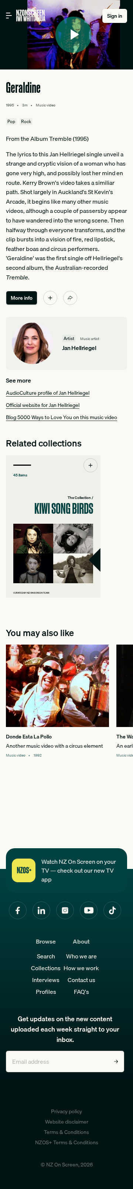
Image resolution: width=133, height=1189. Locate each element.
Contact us (81, 980)
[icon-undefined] (50, 298)
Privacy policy (66, 1111)
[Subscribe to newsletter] (116, 1061)
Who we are (81, 956)
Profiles (46, 991)
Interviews (45, 980)
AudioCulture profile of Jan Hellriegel (47, 393)
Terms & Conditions (66, 1132)
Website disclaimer (66, 1121)
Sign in (114, 16)
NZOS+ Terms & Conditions (66, 1142)
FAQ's (81, 991)
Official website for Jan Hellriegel (42, 405)
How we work (81, 968)
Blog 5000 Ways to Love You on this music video (61, 417)
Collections (46, 968)
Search (46, 956)
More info (22, 298)
